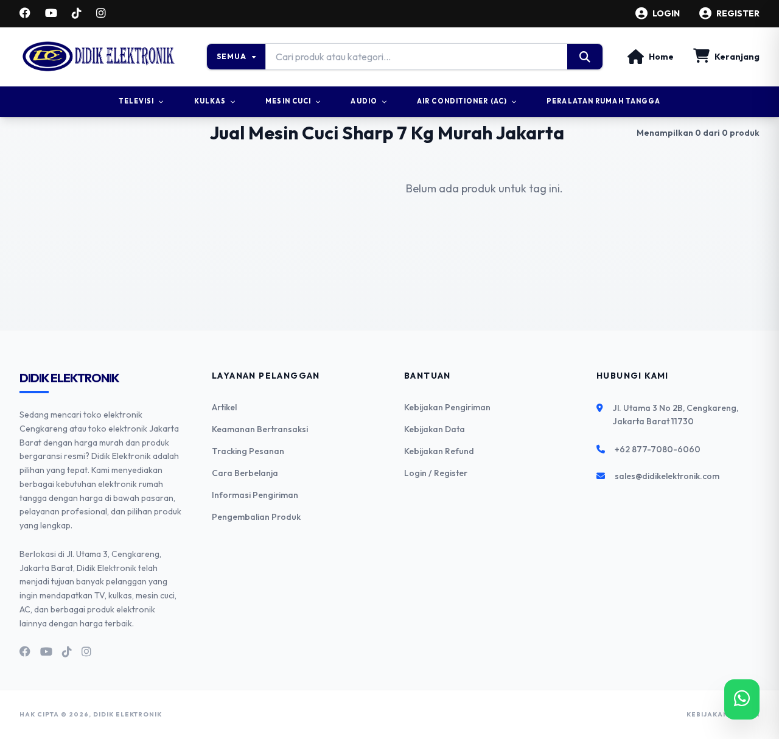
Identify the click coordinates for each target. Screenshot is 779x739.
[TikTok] (77, 13)
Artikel (224, 407)
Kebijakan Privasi (723, 714)
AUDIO (364, 101)
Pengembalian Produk (256, 516)
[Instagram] (101, 13)
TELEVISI (137, 101)
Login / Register (435, 473)
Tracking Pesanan (248, 451)
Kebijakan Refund (439, 451)
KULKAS (210, 101)
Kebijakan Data (434, 429)
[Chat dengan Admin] (742, 699)
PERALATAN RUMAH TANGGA (603, 101)
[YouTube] (51, 13)
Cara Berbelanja (245, 473)
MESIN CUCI (288, 101)
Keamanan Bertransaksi (260, 429)
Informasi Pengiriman (255, 494)
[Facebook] (24, 13)
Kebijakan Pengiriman (447, 407)
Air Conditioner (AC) (462, 101)
